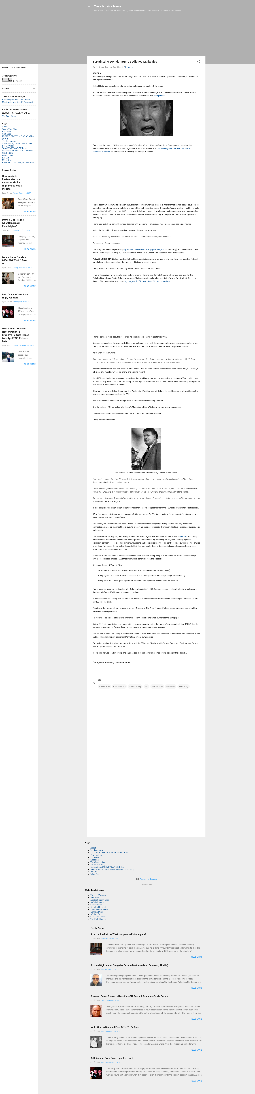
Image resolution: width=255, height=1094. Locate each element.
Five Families (157, 686)
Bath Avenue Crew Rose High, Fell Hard (111, 1058)
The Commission (97, 862)
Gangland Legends (98, 907)
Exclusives (94, 857)
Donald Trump (135, 686)
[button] (198, 62)
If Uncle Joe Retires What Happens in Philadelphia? (118, 934)
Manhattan (170, 686)
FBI (146, 686)
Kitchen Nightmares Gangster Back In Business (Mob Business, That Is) (129, 965)
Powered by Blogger (148, 879)
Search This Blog (97, 864)
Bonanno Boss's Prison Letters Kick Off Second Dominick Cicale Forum (129, 996)
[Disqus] (146, 725)
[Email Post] (99, 681)
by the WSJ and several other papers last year (144, 249)
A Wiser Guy (95, 914)
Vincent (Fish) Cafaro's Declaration (17, 143)
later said (183, 536)
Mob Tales (94, 897)
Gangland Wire (96, 912)
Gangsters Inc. (96, 905)
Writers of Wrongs (98, 895)
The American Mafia (99, 909)
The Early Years (9, 116)
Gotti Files (94, 860)
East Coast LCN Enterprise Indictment (18, 162)
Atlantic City (104, 686)
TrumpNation (159, 95)
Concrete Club (119, 686)
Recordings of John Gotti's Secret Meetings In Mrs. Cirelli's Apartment (17, 100)
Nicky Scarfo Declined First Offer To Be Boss (114, 1027)
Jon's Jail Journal (97, 902)
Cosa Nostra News (107, 6)
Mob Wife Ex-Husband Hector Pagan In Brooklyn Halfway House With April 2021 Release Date (15, 335)
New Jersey (183, 686)
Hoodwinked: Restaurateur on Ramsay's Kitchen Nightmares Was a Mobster (12, 182)
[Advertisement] (146, 35)
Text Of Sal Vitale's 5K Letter (14, 148)
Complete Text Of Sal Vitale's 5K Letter (107, 867)
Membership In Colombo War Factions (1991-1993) (112, 869)
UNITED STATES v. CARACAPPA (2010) (109, 852)
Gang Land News (97, 916)
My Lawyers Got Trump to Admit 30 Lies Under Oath (147, 281)
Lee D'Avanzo (96, 850)
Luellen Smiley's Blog (99, 900)
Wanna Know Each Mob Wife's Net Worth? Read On (14, 260)
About (93, 848)
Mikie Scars (95, 874)
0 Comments (130, 67)
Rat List (93, 872)
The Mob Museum (98, 919)
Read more (196, 957)
